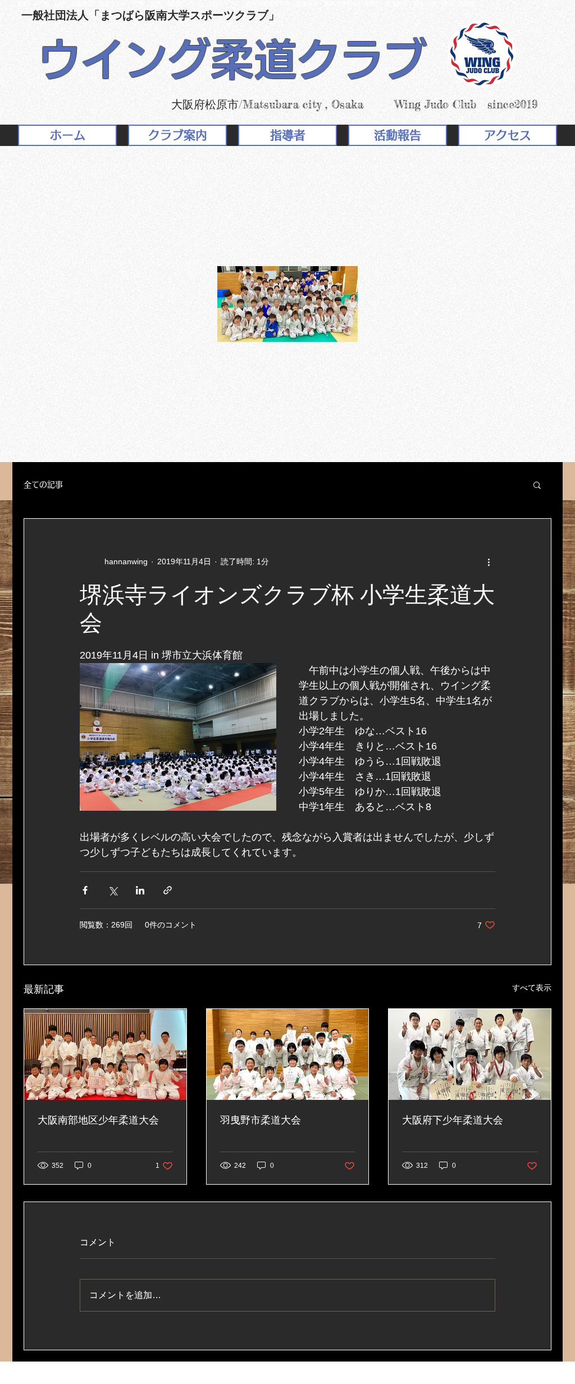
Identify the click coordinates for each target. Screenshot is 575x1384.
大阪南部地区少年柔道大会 (98, 1120)
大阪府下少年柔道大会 (452, 1120)
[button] (537, 484)
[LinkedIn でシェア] (140, 890)
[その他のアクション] (488, 561)
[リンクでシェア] (167, 890)
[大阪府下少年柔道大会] (470, 1054)
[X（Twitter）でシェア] (112, 890)
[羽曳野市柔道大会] (288, 1054)
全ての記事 (43, 484)
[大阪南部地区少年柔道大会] (105, 1054)
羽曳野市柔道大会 (260, 1120)
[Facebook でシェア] (85, 890)
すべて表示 (531, 987)
